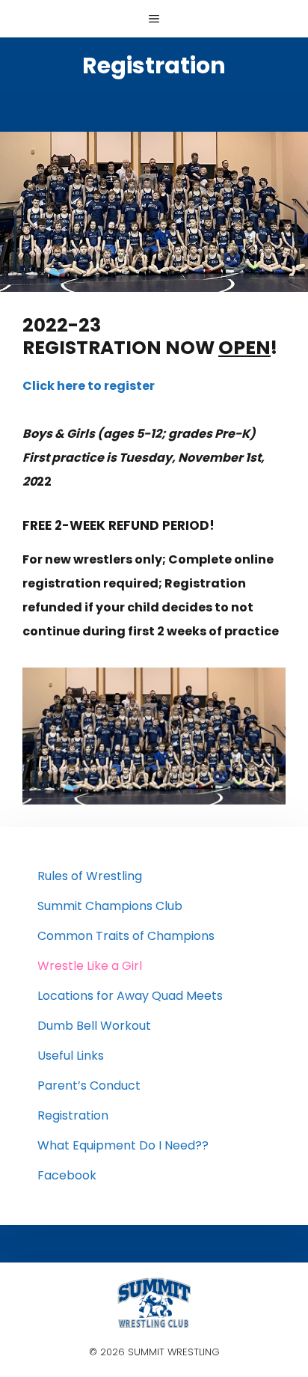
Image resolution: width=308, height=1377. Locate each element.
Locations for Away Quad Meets (130, 995)
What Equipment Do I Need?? (123, 1145)
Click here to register (88, 385)
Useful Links (70, 1055)
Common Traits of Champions (126, 935)
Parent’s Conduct (89, 1085)
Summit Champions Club (109, 906)
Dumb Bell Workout (94, 1025)
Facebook (66, 1175)
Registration (72, 1115)
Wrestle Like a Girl (89, 965)
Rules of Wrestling (89, 876)
